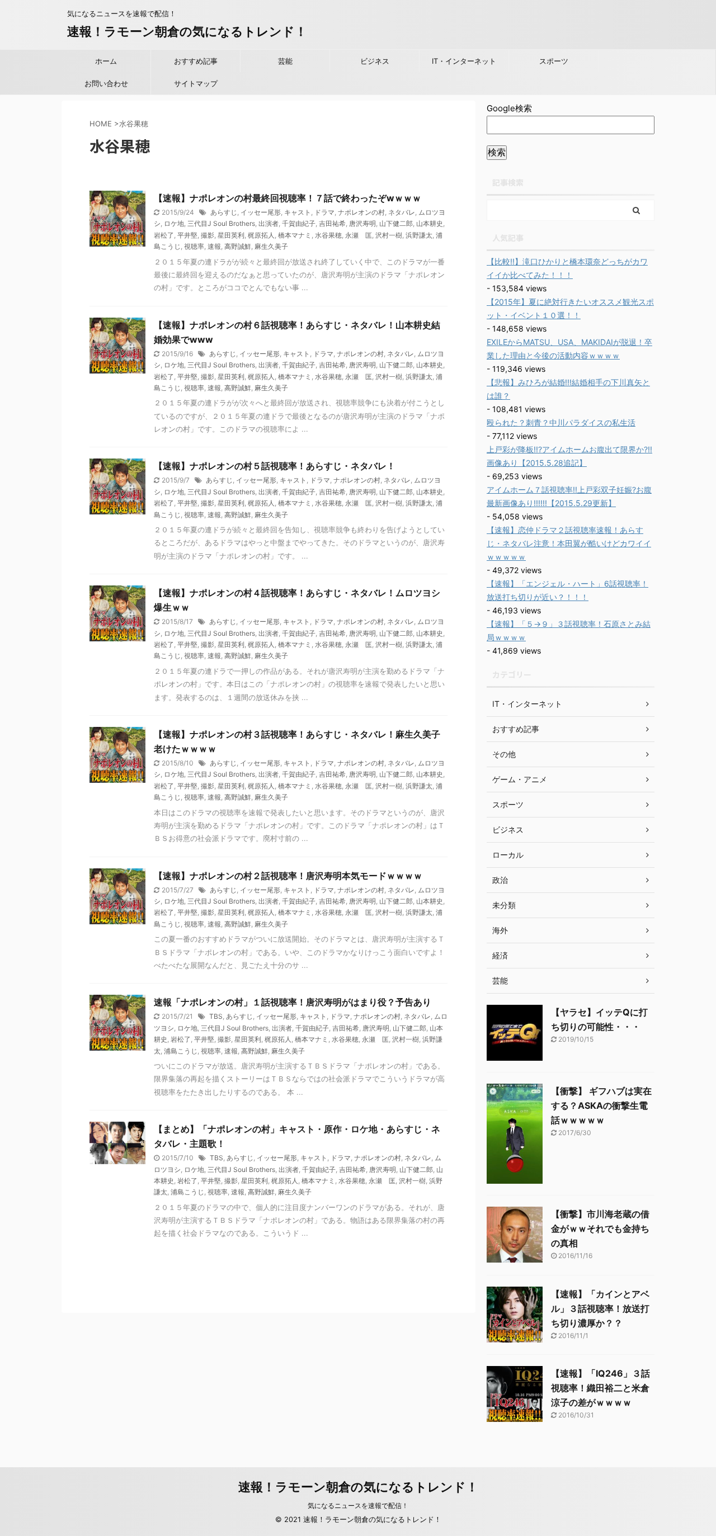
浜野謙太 (419, 235)
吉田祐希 (332, 223)
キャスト (297, 212)
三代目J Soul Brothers (221, 223)
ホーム (106, 60)
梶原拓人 (261, 235)
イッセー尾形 (261, 212)
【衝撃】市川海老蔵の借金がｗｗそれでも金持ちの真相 (600, 1228)
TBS (216, 1016)
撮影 (207, 235)
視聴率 (194, 246)
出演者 (268, 223)
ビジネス (374, 60)
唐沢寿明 (362, 223)
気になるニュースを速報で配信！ (358, 1505)
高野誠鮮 (237, 246)
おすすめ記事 (196, 60)
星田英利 (231, 235)
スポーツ (553, 60)
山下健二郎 (396, 223)
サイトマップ (196, 83)
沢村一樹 (388, 235)
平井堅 (187, 235)
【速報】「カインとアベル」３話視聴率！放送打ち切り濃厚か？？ (600, 1308)
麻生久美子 (271, 246)
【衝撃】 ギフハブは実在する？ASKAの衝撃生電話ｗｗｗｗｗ (601, 1105)
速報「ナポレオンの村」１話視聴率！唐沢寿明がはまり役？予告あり (292, 1002)
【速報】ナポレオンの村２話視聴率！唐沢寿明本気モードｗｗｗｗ (288, 875)
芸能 (285, 60)
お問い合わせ (106, 83)
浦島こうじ (180, 1051)
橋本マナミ (295, 235)
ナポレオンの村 (361, 212)
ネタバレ (401, 212)
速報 (214, 246)
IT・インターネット (464, 60)
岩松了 (164, 235)
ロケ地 (174, 223)
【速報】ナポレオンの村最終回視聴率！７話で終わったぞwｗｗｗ (287, 198)
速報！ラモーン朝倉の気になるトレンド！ (187, 31)
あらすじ (223, 212)
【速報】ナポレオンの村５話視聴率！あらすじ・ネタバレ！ (274, 465)
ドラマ (324, 212)
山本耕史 (429, 223)
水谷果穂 (328, 235)
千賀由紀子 (298, 223)
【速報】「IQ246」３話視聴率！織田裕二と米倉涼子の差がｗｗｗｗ (600, 1388)
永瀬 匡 (358, 235)
